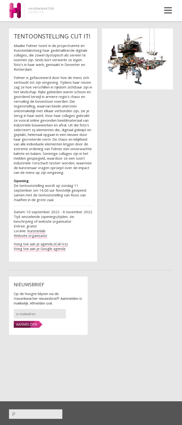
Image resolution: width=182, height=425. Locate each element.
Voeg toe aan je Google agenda (39, 248)
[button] (168, 10)
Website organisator (30, 235)
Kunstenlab (36, 230)
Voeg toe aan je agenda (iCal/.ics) (41, 243)
